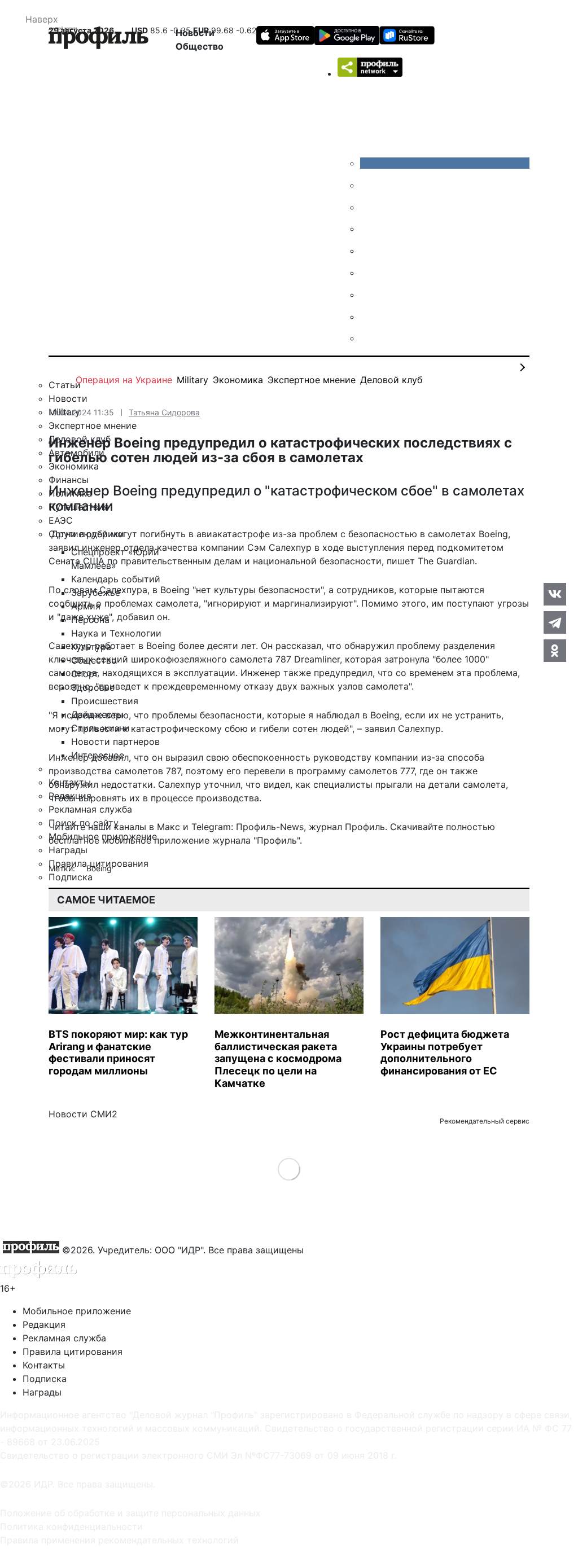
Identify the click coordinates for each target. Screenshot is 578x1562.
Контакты (44, 1365)
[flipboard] (368, 338)
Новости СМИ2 (83, 1114)
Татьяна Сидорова (164, 412)
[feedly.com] (368, 294)
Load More (289, 1169)
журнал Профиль (347, 826)
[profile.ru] (368, 316)
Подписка (45, 1378)
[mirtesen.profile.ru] (368, 228)
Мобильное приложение (77, 1311)
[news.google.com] (368, 272)
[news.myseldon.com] (368, 250)
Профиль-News (270, 826)
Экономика (238, 379)
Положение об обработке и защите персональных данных (130, 1513)
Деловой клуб (391, 379)
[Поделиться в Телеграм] (555, 622)
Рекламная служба (64, 1338)
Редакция (44, 1324)
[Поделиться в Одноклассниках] (555, 650)
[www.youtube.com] (368, 207)
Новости (195, 32)
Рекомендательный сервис (484, 1121)
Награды (42, 1392)
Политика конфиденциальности (71, 1526)
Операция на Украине (124, 379)
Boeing (99, 868)
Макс (168, 826)
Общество (200, 46)
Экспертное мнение (312, 379)
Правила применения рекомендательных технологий (119, 1540)
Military (192, 379)
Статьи (65, 384)
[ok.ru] (368, 185)
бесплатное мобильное (100, 840)
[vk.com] (444, 163)
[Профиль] (98, 39)
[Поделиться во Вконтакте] (555, 594)
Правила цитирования (72, 1351)
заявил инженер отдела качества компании (146, 547)
